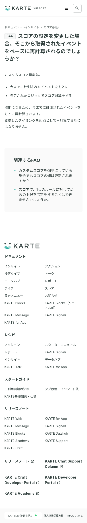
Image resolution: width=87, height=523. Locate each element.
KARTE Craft (13, 448)
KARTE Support (56, 441)
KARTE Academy (16, 441)
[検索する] (77, 8)
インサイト (32, 27)
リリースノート (17, 461)
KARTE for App (56, 419)
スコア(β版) (51, 27)
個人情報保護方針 (53, 515)
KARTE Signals (55, 426)
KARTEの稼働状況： (20, 515)
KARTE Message (16, 426)
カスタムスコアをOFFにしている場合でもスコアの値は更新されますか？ (45, 175)
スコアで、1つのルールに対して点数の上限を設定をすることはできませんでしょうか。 (46, 194)
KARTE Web (13, 419)
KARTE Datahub (56, 433)
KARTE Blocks (14, 433)
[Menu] (66, 8)
